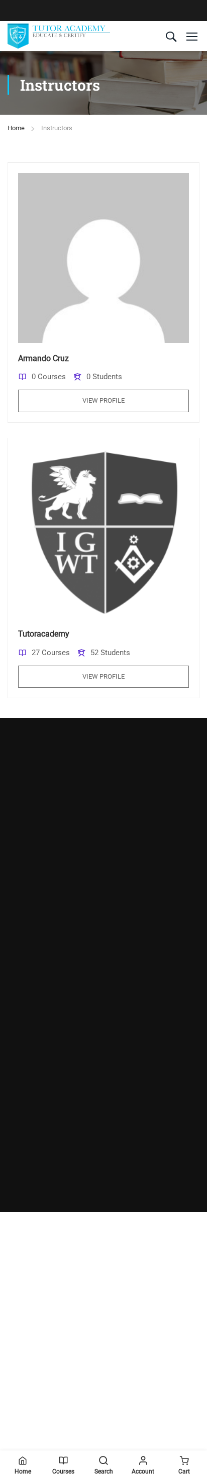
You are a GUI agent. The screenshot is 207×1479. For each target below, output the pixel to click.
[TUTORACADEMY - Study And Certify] (59, 36)
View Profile (103, 400)
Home (16, 128)
